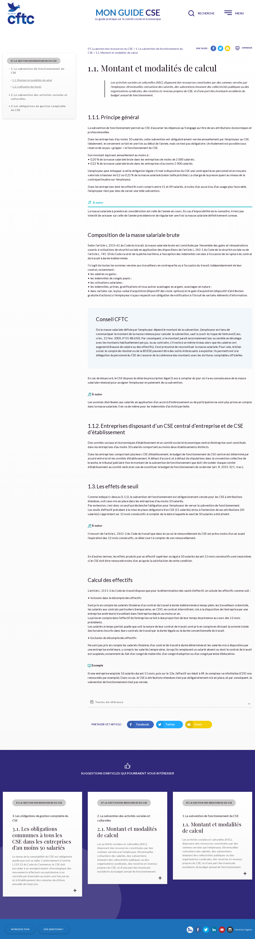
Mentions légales (243, 929)
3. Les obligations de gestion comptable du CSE (38, 108)
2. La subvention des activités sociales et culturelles (39, 96)
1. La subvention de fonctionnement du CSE (37, 70)
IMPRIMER (247, 48)
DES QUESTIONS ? (53, 929)
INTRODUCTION (20, 929)
